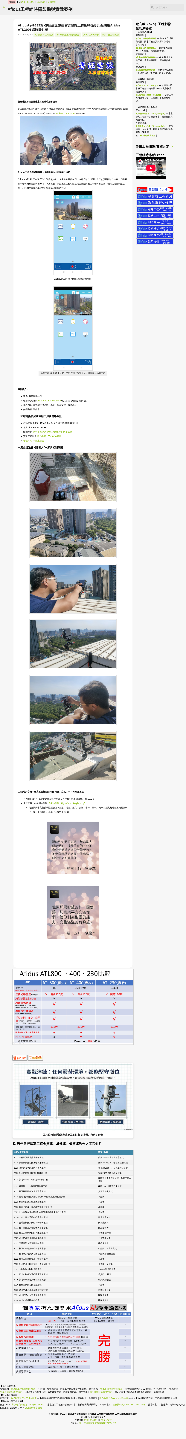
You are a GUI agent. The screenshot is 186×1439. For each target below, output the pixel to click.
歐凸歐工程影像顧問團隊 (146, 38)
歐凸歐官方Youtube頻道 (49, 436)
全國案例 (52, 1)
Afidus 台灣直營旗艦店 (146, 48)
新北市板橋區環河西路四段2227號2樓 (97, 1423)
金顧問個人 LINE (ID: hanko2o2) (150, 126)
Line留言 (40, 1)
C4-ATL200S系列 (91, 34)
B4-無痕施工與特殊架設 (68, 34)
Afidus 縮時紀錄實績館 (146, 57)
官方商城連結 (39, 431)
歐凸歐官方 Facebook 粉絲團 (148, 95)
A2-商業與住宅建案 (44, 34)
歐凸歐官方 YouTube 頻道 (147, 85)
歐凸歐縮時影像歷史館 (145, 70)
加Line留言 (106, 1420)
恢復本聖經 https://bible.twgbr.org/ (66, 803)
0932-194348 (27, 1)
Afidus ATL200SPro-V (66, 113)
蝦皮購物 (67, 431)
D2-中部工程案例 (110, 34)
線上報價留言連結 (147, 135)
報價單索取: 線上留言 (33, 440)
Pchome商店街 (55, 431)
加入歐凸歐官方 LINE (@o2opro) (150, 113)
